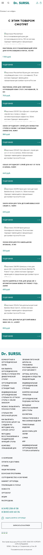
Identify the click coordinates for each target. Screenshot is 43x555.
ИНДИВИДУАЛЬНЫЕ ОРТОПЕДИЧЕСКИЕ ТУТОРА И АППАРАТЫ (30, 448)
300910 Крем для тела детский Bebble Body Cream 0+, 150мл (21, 205)
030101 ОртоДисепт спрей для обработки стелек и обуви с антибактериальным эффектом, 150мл (21, 128)
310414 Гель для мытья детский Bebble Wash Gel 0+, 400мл (19, 321)
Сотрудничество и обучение (14, 477)
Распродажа (7, 501)
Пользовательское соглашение (21, 549)
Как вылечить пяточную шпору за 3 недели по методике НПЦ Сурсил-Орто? (11, 425)
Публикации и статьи (11, 485)
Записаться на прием (21, 525)
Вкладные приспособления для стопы (30, 407)
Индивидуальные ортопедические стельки (29, 385)
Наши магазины (9, 470)
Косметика (27, 414)
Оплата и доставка (10, 462)
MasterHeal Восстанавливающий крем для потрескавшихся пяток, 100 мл (20, 49)
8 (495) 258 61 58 (10, 508)
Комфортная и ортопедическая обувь (9, 362)
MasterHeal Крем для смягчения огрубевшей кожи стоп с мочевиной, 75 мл (20, 89)
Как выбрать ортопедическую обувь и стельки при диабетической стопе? (11, 374)
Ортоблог (6, 493)
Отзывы (5, 466)
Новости (6, 489)
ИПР (23, 441)
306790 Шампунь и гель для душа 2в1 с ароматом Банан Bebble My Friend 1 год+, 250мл (20, 283)
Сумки (25, 438)
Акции (4, 497)
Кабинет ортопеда (10, 481)
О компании (7, 458)
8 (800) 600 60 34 (11, 512)
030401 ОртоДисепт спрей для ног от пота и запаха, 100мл (21, 166)
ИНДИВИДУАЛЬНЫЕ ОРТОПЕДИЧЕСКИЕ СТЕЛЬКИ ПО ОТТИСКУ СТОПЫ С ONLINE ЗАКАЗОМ (11, 397)
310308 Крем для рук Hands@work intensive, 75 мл (17, 243)
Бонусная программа (11, 473)
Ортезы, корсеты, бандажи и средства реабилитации (31, 376)
